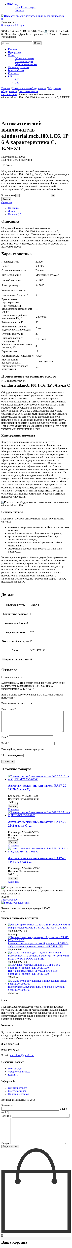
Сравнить (6, 202)
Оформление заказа (26, 64)
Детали (12, 211)
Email (5, 743)
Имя (4, 737)
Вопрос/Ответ (16, 70)
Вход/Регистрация (25, 7)
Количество (8, 195)
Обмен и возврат (24, 58)
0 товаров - (12, 25)
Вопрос (6, 1143)
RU (10, 76)
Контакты (13, 73)
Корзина (19, 10)
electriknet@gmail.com (22, 1055)
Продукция (14, 52)
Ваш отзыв (8, 709)
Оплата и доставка (18, 67)
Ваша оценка (8, 703)
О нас (11, 55)
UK (17, 82)
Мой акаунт (14, 4)
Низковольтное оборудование (29, 88)
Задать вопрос (9, 899)
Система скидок (24, 61)
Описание (14, 208)
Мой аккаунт (15, 1068)
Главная (12, 49)
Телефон (6, 1115)
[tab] (39, 208)
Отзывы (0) (14, 214)
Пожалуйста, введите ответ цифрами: (22, 749)
